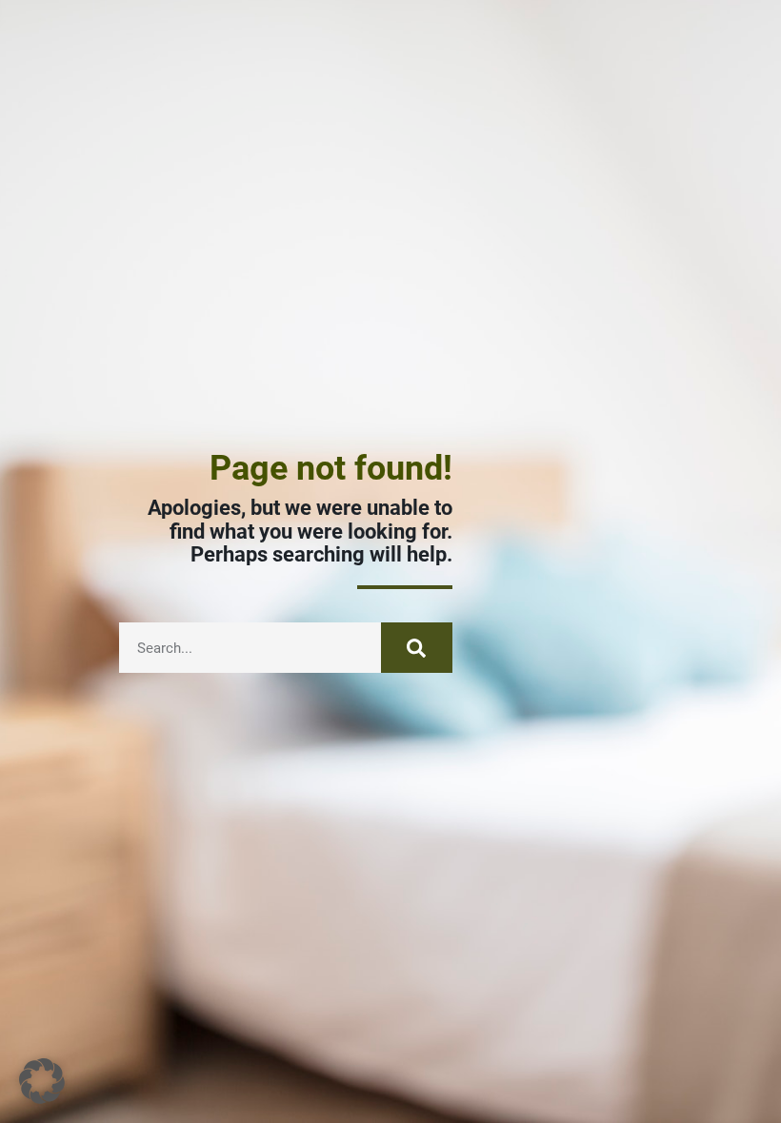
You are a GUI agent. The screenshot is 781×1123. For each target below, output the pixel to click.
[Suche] (416, 647)
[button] (42, 1081)
